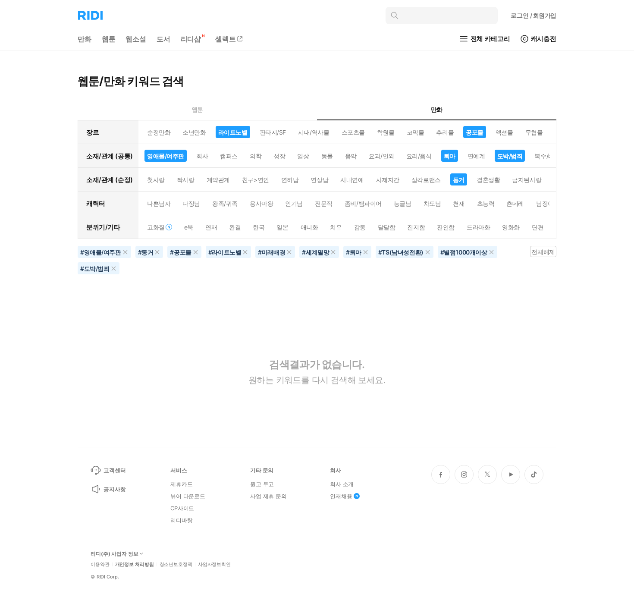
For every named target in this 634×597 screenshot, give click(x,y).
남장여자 (547, 203)
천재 (459, 203)
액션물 (504, 132)
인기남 (294, 203)
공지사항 (115, 489)
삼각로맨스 (426, 179)
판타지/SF (273, 132)
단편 (537, 227)
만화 (84, 39)
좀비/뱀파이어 (363, 203)
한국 (258, 227)
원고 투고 (262, 484)
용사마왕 (261, 203)
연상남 (319, 179)
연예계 (476, 156)
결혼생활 (488, 179)
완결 (235, 227)
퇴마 (449, 156)
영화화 (511, 227)
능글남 (402, 203)
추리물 (445, 132)
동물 (327, 156)
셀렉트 (225, 39)
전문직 (324, 203)
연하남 (290, 179)
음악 (351, 156)
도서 (163, 39)
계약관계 (218, 179)
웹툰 (109, 39)
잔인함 (446, 227)
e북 (188, 227)
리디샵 (191, 39)
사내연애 (352, 179)
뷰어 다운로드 (187, 496)
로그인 (533, 15)
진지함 (416, 227)
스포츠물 (353, 132)
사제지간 (387, 179)
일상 (303, 156)
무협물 (534, 132)
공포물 (474, 132)
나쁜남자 (158, 203)
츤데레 (515, 203)
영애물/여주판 (165, 156)
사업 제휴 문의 (268, 496)
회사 (202, 156)
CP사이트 (182, 508)
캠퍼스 (229, 156)
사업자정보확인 (214, 564)
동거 (459, 179)
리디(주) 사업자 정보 (114, 554)
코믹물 (415, 132)
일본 (282, 227)
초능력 (486, 203)
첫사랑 (156, 179)
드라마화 (478, 227)
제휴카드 (181, 484)
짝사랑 (186, 179)
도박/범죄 (510, 156)
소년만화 (194, 132)
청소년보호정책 (176, 564)
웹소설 (136, 39)
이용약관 (100, 564)
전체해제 (543, 251)
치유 (336, 227)
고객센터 (115, 470)
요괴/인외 (381, 156)
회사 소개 (342, 484)
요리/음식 (419, 156)
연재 (211, 227)
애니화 (309, 227)
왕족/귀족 (225, 203)
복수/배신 (547, 156)
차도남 (432, 203)
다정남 (191, 203)
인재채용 (341, 496)
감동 (360, 227)
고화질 (156, 227)
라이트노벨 (233, 132)
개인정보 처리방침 (134, 564)
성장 (279, 156)
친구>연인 (255, 179)
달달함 (386, 227)
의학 (255, 156)
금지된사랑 (526, 179)
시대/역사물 (313, 132)
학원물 (386, 132)
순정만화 (158, 132)
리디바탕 (181, 520)
